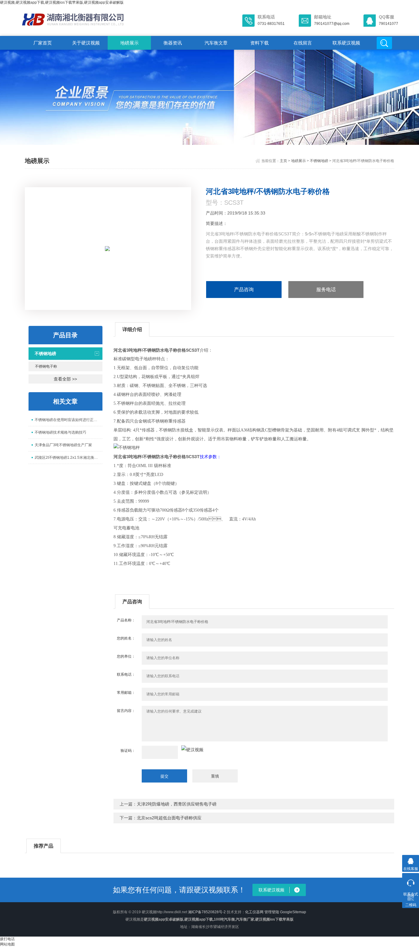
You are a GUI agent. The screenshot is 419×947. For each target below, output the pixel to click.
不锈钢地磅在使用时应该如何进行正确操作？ (68, 420)
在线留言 (303, 42)
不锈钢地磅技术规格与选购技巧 (60, 432)
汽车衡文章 (216, 42)
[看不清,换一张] (192, 749)
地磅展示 (129, 42)
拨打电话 (7, 939)
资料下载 (259, 42)
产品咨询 (244, 289)
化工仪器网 (254, 912)
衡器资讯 (172, 42)
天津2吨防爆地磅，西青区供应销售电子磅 (177, 804)
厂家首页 (42, 42)
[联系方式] (410, 881)
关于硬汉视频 (86, 42)
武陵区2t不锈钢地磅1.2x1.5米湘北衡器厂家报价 (68, 457)
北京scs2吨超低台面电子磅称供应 (169, 817)
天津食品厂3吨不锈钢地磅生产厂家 (63, 445)
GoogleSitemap (293, 912)
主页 (283, 161)
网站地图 (7, 944)
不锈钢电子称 (46, 366)
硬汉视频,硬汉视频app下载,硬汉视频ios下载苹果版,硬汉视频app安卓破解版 (62, 2)
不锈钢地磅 (319, 161)
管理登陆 (271, 912)
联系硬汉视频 (346, 42)
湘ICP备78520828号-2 (207, 912)
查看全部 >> (65, 379)
